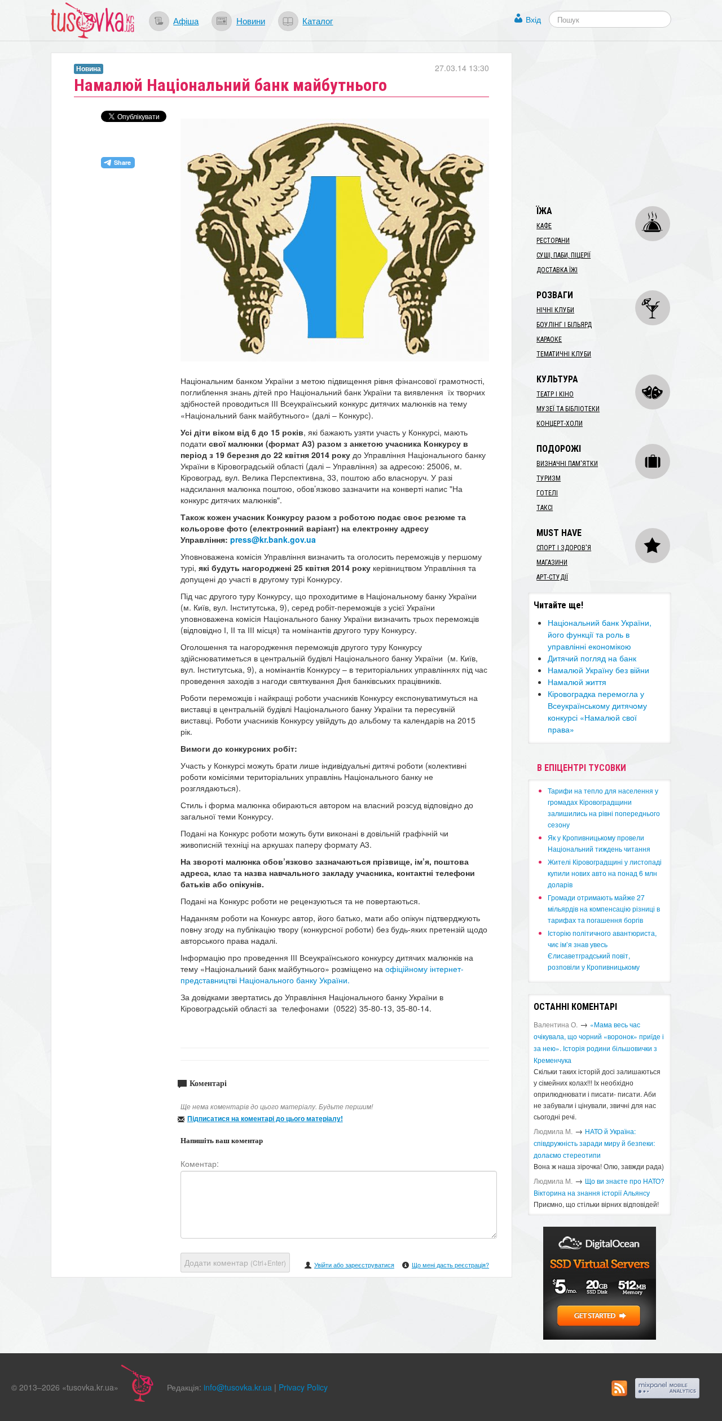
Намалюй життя (577, 681)
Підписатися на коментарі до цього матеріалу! (265, 1118)
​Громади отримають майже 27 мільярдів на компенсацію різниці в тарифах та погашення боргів (604, 908)
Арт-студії (552, 577)
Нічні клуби (555, 310)
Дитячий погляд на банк (592, 658)
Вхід (533, 19)
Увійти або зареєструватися (354, 1264)
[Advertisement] (612, 123)
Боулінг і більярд (564, 325)
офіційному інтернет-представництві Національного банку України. (322, 974)
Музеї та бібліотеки (568, 409)
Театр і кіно (555, 394)
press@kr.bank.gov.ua (273, 539)
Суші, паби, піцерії (563, 255)
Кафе (544, 226)
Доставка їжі (557, 270)
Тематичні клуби (563, 354)
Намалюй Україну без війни (598, 669)
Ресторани (553, 241)
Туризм (548, 478)
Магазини (551, 562)
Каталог (317, 20)
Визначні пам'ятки (567, 464)
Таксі (544, 508)
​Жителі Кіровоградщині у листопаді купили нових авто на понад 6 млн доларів (605, 873)
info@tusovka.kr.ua (238, 1387)
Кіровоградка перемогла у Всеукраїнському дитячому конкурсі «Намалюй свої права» (597, 711)
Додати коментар (235, 1262)
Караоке (549, 339)
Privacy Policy (303, 1387)
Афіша (186, 20)
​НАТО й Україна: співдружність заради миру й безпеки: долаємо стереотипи (594, 1143)
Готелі (547, 493)
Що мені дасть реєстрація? (450, 1264)
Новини (250, 20)
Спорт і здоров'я (563, 548)
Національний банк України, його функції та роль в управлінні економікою (599, 634)
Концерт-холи (559, 424)
